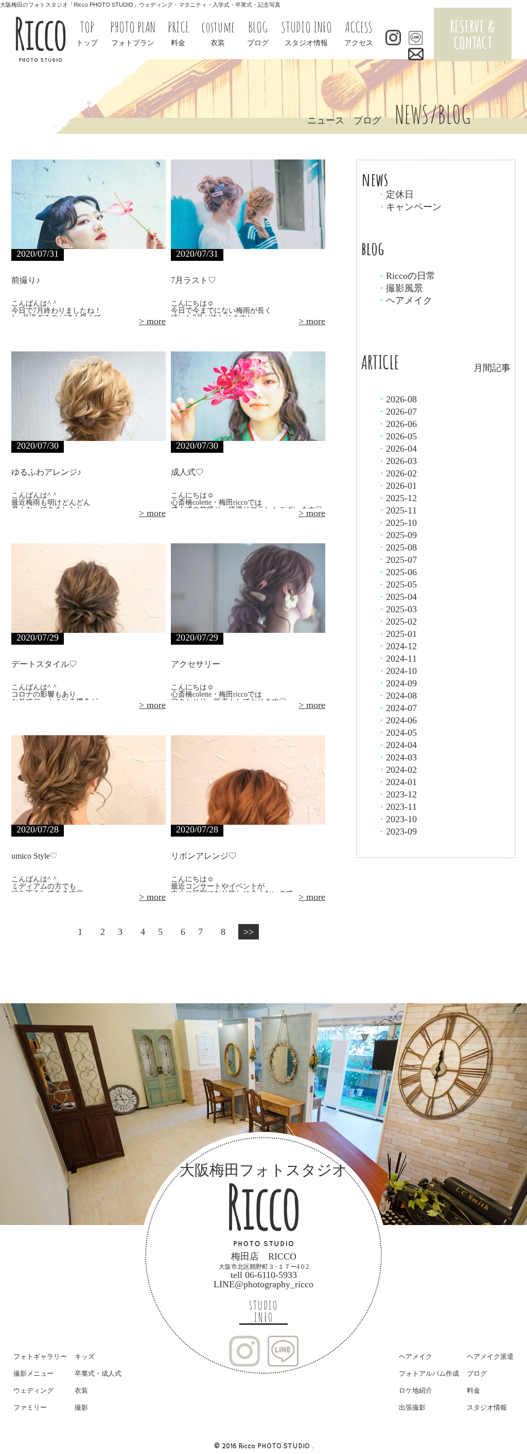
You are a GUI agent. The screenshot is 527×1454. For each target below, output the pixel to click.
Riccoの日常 (406, 276)
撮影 (81, 1407)
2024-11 (397, 658)
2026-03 (397, 461)
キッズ (85, 1356)
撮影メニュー (33, 1373)
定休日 (395, 194)
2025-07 (397, 560)
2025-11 (397, 510)
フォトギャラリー (40, 1356)
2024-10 (397, 671)
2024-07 (397, 708)
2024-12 (397, 646)
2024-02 (397, 770)
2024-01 (397, 782)
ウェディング (33, 1390)
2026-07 (397, 411)
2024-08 (397, 695)
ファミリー (30, 1407)
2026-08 (397, 399)
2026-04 (397, 449)
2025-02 (397, 621)
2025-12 (397, 498)
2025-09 (397, 535)
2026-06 (397, 424)
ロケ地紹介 (415, 1390)
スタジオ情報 (487, 1407)
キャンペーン (409, 207)
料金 (473, 1390)
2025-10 (397, 523)
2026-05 (397, 436)
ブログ (477, 1373)
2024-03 (397, 757)
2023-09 (397, 831)
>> (248, 932)
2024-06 (397, 720)
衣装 (81, 1390)
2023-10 (397, 819)
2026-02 (397, 473)
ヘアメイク (404, 300)
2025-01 (397, 634)
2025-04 (397, 597)
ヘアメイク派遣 (490, 1356)
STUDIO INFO (263, 1311)
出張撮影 (412, 1407)
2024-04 (397, 745)
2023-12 (397, 794)
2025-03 (397, 609)
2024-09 (397, 683)
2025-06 (397, 572)
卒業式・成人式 (98, 1373)
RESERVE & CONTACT (473, 34)
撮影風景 (400, 288)
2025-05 (397, 584)
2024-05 (397, 733)
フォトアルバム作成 (429, 1373)
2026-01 (397, 486)
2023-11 (397, 807)
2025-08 (397, 547)
